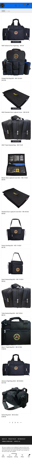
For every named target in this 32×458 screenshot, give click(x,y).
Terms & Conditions (7, 441)
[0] (23, 6)
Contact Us (17, 441)
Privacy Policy (12, 439)
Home (3, 11)
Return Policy (21, 439)
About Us (4, 439)
